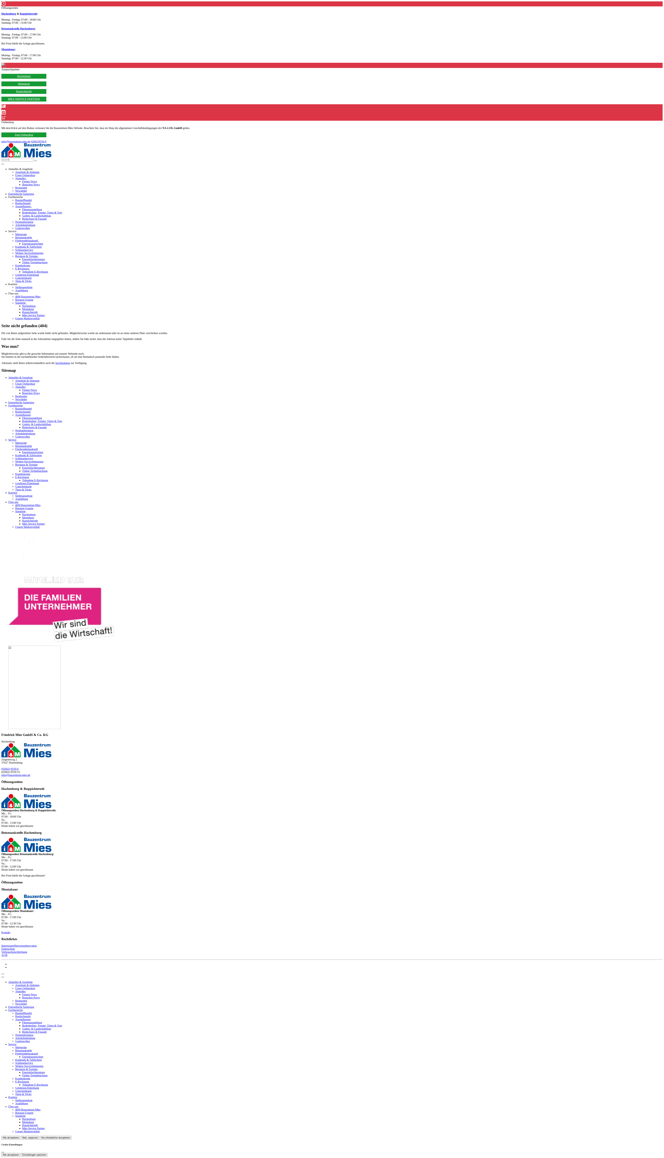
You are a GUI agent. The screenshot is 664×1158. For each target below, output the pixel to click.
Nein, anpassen (30, 1137)
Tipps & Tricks (23, 281)
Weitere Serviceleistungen (29, 253)
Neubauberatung (24, 221)
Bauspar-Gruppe (24, 299)
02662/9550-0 (38, 141)
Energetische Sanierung (21, 193)
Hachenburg (8, 13)
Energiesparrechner (32, 243)
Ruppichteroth (28, 13)
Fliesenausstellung (32, 209)
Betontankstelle (23, 237)
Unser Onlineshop (25, 175)
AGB (4, 955)
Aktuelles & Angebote (20, 377)
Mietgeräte (21, 234)
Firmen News (29, 181)
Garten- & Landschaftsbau (36, 215)
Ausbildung (21, 290)
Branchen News (31, 184)
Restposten (21, 187)
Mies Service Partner (33, 315)
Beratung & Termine (26, 256)
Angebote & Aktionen (27, 172)
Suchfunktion (62, 363)
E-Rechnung (22, 268)
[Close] (2, 977)
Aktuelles (20, 178)
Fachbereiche (15, 405)
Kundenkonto (22, 265)
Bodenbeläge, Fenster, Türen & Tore (42, 212)
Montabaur (8, 49)
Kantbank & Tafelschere (28, 246)
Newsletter (21, 190)
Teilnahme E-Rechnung (35, 271)
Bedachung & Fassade (34, 218)
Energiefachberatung (33, 259)
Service (12, 439)
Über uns (13, 502)
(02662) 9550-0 (10, 768)
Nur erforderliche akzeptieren (55, 1137)
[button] (2, 164)
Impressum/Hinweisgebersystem (19, 945)
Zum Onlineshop (24, 134)
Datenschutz (8, 948)
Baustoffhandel (23, 200)
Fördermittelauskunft (27, 240)
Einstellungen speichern (34, 1155)
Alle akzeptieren (11, 1137)
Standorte (20, 302)
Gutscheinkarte (23, 277)
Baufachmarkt (23, 203)
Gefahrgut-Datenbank (27, 274)
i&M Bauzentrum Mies (27, 296)
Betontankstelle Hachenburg (18, 28)
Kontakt (5, 932)
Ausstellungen (23, 206)
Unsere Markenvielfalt (27, 318)
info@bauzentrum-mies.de (15, 141)
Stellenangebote (24, 287)
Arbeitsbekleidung (25, 225)
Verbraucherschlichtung (14, 952)
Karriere (12, 492)
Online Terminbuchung (35, 262)
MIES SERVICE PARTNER (24, 99)
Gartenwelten (22, 228)
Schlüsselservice (24, 249)
